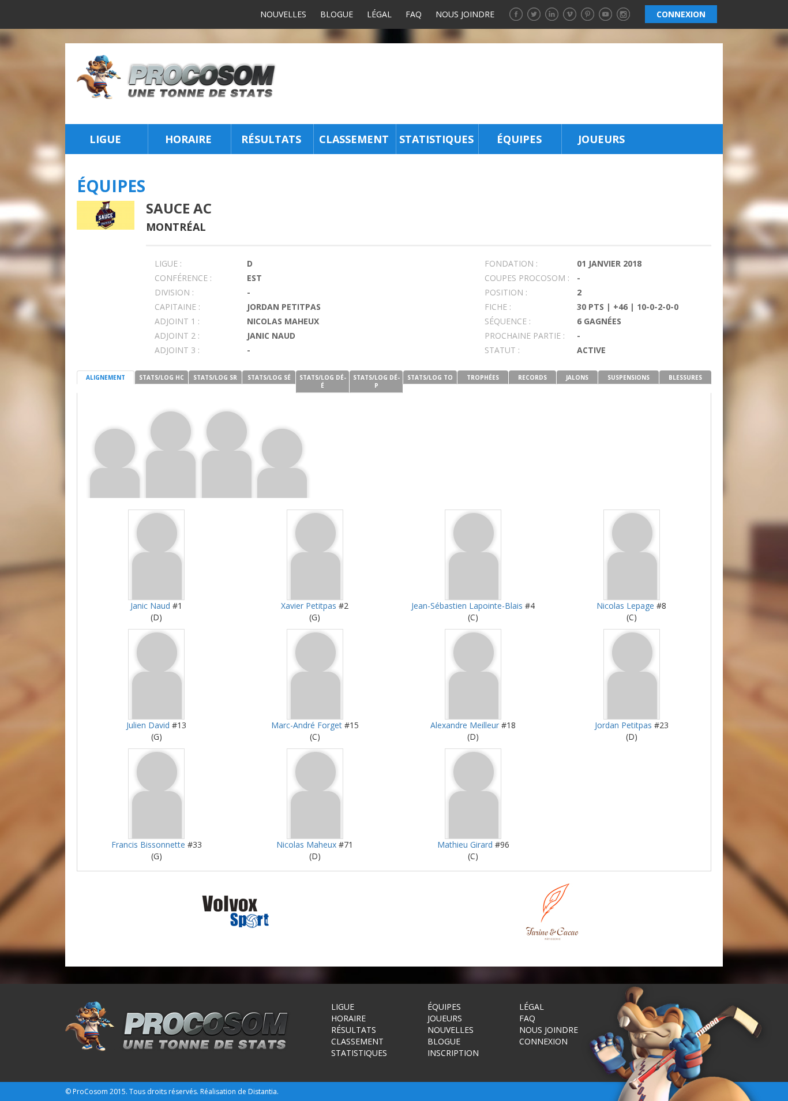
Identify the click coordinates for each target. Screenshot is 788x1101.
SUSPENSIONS (628, 377)
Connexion (543, 1041)
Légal (379, 14)
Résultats (271, 139)
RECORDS (532, 377)
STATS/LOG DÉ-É (322, 381)
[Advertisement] (502, 84)
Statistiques (436, 139)
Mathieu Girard (465, 844)
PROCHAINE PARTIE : (525, 335)
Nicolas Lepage (625, 605)
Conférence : (183, 277)
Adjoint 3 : (177, 349)
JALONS (577, 377)
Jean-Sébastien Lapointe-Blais (467, 605)
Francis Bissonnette (148, 844)
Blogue (336, 14)
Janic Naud (150, 605)
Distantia (262, 1091)
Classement (354, 139)
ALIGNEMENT (105, 377)
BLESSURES (685, 377)
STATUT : (502, 349)
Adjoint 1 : (177, 321)
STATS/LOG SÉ (269, 377)
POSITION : (506, 292)
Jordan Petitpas (623, 725)
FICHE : (498, 306)
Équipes (519, 139)
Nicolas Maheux (306, 844)
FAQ (414, 14)
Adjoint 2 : (177, 335)
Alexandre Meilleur (464, 725)
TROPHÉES (483, 377)
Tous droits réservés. (163, 1091)
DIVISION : (174, 292)
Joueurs (601, 139)
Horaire (188, 139)
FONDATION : (511, 263)
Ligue (105, 139)
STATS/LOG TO (430, 377)
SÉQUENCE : (508, 321)
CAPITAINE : (177, 306)
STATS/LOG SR (215, 377)
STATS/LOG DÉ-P (376, 381)
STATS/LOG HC (161, 377)
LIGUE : (168, 263)
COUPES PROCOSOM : (527, 277)
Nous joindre (465, 14)
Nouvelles (283, 14)
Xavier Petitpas (308, 605)
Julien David (148, 725)
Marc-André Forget (306, 725)
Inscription (453, 1052)
